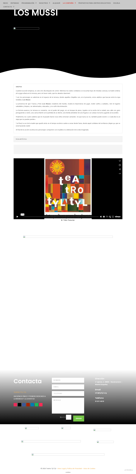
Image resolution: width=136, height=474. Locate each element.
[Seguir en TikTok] (40, 404)
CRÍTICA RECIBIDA (39, 148)
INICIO (5, 3)
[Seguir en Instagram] (15, 404)
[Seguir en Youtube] (28, 404)
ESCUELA (116, 3)
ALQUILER (56, 3)
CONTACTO (7, 7)
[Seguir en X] (19, 404)
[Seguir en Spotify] (36, 404)
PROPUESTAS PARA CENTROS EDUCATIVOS (94, 3)
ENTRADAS (15, 3)
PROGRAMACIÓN (28, 3)
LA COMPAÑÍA (68, 3)
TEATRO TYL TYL (20, 392)
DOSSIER (96, 148)
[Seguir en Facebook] (24, 404)
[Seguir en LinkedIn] (32, 404)
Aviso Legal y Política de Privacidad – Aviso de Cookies (76, 468)
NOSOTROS (43, 3)
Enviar (79, 418)
